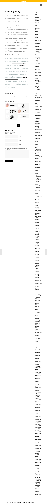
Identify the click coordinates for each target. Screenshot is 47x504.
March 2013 (37, 474)
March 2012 (37, 493)
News (36, 301)
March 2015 (37, 444)
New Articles (37, 300)
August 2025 (37, 355)
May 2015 (37, 442)
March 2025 (37, 360)
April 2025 (37, 358)
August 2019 (37, 410)
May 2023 (37, 384)
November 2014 (38, 450)
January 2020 (37, 405)
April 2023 (37, 386)
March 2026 (37, 349)
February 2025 (38, 361)
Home (36, 55)
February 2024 (38, 372)
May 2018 (37, 422)
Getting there (37, 51)
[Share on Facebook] (8, 96)
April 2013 (37, 473)
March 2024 (37, 370)
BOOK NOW (23, 1)
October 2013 (37, 464)
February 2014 (38, 459)
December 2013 (38, 460)
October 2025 (37, 352)
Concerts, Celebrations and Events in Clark (38, 160)
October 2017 (37, 428)
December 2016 (38, 433)
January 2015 (37, 447)
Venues (36, 341)
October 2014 (37, 451)
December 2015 (38, 439)
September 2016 (38, 436)
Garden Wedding (38, 49)
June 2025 (37, 357)
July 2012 (37, 486)
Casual (36, 31)
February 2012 (38, 494)
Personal (36, 309)
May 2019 (37, 415)
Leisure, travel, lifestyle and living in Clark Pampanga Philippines (38, 231)
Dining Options (38, 40)
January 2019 (37, 418)
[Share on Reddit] (26, 96)
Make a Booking (38, 68)
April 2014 (37, 456)
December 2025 (38, 351)
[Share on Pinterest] (20, 96)
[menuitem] (40, 5)
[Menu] (40, 5)
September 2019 (38, 409)
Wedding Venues (38, 343)
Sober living (37, 320)
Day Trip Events (38, 39)
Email (20, 140)
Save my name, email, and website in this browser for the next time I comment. (17, 149)
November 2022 (38, 392)
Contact (36, 32)
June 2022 (37, 393)
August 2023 (37, 381)
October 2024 (37, 366)
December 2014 (38, 448)
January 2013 (37, 477)
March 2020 (37, 402)
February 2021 (38, 399)
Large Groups (37, 61)
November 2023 (38, 377)
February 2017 (38, 431)
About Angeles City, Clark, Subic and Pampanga (38, 97)
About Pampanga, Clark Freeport (38, 17)
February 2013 (38, 476)
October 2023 (37, 378)
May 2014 (37, 454)
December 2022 (38, 390)
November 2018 (38, 421)
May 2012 (37, 489)
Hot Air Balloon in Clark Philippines (38, 218)
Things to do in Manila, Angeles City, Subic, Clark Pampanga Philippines (38, 332)
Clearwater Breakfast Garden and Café (38, 155)
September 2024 (38, 367)
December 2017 (38, 425)
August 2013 (37, 467)
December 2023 (38, 375)
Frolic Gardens (38, 198)
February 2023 (38, 387)
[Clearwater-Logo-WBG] (23, 5)
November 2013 (38, 462)
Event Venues (37, 43)
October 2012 (37, 482)
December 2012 (38, 479)
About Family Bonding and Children (37, 102)
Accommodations (38, 129)
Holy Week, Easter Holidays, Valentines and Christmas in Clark (38, 211)
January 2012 (37, 496)
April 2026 (37, 347)
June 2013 (37, 470)
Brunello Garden (38, 140)
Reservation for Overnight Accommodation (38, 83)
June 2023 (37, 383)
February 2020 (38, 404)
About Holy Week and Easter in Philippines (38, 106)
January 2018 (37, 424)
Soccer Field (37, 321)
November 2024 (38, 364)
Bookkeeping (37, 138)
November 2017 (38, 427)
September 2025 (38, 354)
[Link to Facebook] (39, 501)
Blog (36, 25)
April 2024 (37, 369)
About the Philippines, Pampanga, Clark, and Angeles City (37, 124)
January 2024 (37, 373)
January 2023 (37, 389)
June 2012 (37, 488)
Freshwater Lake (38, 196)
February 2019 (38, 416)
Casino (36, 144)
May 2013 (37, 471)
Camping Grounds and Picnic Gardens (38, 28)
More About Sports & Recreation (37, 288)
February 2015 (38, 445)
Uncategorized (38, 340)
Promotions (37, 77)
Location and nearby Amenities (37, 65)
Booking (36, 137)
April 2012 (37, 491)
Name (20, 136)
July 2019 (37, 412)
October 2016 (37, 434)
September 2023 (38, 380)
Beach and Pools (38, 135)
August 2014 (37, 453)
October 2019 (37, 407)
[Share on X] (14, 96)
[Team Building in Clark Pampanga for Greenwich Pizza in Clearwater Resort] (1, 252)
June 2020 (37, 401)
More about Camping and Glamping (37, 262)
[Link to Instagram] (41, 501)
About (36, 14)
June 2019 (37, 413)
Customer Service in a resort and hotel (38, 164)
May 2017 (37, 430)
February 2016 (38, 438)
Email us (36, 42)
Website (20, 144)
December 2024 (38, 363)
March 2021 (37, 398)
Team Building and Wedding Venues (38, 89)
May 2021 (37, 396)
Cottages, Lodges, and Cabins (37, 36)
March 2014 (37, 457)
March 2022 (37, 395)
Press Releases (38, 75)
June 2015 (37, 441)
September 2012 (38, 483)
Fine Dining (37, 45)
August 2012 (37, 485)
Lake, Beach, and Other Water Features (38, 59)
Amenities (37, 20)
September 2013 (38, 465)
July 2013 (37, 468)
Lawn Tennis (37, 227)
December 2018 (38, 419)
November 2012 (38, 480)
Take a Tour (37, 86)
